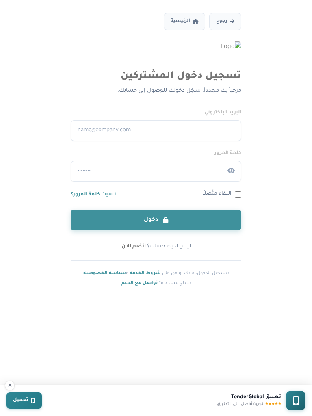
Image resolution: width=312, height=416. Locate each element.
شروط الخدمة (145, 273)
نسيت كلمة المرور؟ (93, 194)
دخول (152, 220)
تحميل (20, 400)
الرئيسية (180, 21)
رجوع (222, 21)
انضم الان (133, 246)
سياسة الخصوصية (104, 273)
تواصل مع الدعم (139, 283)
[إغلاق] (10, 385)
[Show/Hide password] (231, 171)
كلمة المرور (227, 153)
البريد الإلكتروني (222, 112)
